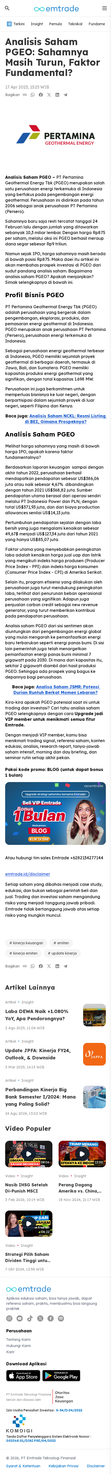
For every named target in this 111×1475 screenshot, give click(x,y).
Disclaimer (96, 1466)
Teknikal (75, 24)
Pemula (55, 24)
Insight (37, 24)
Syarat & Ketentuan (23, 1466)
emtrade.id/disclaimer (27, 874)
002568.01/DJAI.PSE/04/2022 (31, 1441)
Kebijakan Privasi (63, 1466)
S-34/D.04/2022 (69, 1410)
